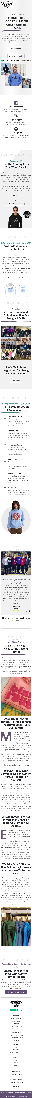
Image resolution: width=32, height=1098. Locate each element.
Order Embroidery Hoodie (16, 278)
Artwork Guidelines (16, 1052)
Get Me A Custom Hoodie (16, 196)
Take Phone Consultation (14, 204)
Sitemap (16, 1065)
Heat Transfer (16, 1024)
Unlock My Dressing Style (16, 992)
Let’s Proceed (16, 380)
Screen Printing (16, 1018)
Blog (16, 1067)
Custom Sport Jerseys (16, 1037)
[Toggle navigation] (29, 4)
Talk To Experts (14, 56)
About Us (16, 1050)
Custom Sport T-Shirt (16, 1035)
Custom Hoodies (16, 1032)
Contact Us (16, 1055)
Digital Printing (16, 1021)
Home (16, 1047)
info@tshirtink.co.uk (16, 1082)
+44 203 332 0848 (16, 1074)
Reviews (16, 1062)
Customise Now (16, 48)
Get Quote (16, 1057)
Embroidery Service (16, 1026)
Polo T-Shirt (16, 1029)
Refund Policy (23, 1096)
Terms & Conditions (11, 1096)
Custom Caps (16, 1040)
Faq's (16, 1060)
